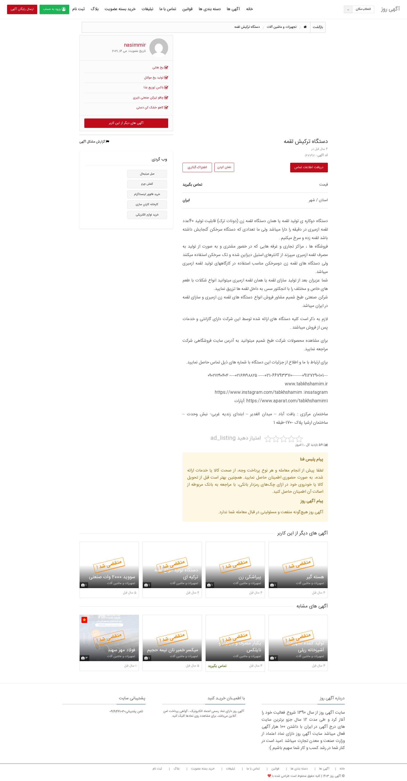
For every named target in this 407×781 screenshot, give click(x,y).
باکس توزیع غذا (154, 87)
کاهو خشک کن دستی (150, 107)
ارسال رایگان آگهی (22, 9)
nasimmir (135, 45)
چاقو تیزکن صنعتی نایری (148, 97)
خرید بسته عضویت (120, 9)
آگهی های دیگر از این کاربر (126, 123)
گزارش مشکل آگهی (92, 142)
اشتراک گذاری (197, 167)
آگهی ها (233, 9)
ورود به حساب (52, 9)
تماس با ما (167, 9)
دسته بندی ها (210, 9)
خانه (249, 9)
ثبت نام (78, 9)
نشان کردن (224, 167)
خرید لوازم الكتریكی (147, 214)
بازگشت (318, 27)
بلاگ (94, 9)
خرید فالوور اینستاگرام (147, 194)
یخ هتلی (158, 67)
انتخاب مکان (363, 9)
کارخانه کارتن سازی (147, 204)
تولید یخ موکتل (154, 77)
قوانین (187, 9)
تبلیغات (147, 9)
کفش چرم (147, 184)
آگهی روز (390, 9)
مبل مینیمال (147, 173)
